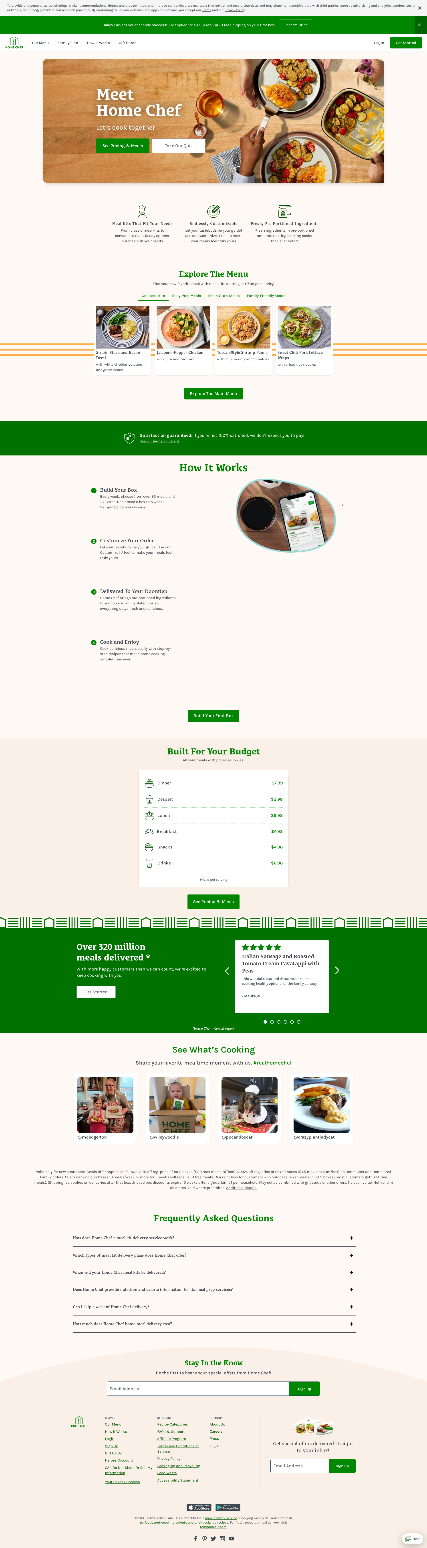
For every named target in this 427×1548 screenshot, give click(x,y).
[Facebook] (195, 1538)
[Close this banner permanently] (420, 8)
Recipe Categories (172, 1424)
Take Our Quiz (179, 145)
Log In (379, 42)
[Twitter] (213, 1538)
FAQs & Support (171, 1431)
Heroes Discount (119, 1460)
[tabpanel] (213, 339)
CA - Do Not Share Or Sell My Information (128, 1470)
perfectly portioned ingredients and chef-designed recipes (184, 1522)
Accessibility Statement (177, 1480)
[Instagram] (222, 1538)
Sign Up (111, 1446)
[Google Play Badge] (228, 1507)
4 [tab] (285, 1022)
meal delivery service (221, 1518)
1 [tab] (265, 1022)
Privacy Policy (235, 10)
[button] (421, 25)
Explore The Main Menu (213, 393)
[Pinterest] (204, 1538)
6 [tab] (298, 1022)
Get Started (406, 42)
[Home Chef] (14, 42)
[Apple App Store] (199, 1507)
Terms (206, 10)
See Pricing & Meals (122, 145)
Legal (214, 1445)
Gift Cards (113, 1453)
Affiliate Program (171, 1438)
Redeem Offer (295, 25)
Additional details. (241, 1187)
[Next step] (342, 504)
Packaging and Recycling (178, 1466)
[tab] (153, 296)
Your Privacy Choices (122, 1482)
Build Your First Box (213, 715)
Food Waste (167, 1473)
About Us (217, 1424)
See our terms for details (159, 441)
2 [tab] (272, 1022)
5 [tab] (292, 1022)
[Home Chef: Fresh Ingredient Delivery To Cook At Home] (79, 1424)
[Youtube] (231, 1538)
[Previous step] (229, 504)
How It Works (116, 1431)
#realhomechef (272, 1063)
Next (337, 968)
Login (109, 1438)
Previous (227, 968)
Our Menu (113, 1424)
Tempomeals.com (213, 1527)
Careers (216, 1431)
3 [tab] (278, 1022)
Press (214, 1438)
